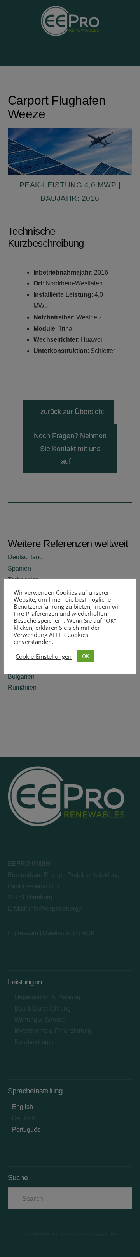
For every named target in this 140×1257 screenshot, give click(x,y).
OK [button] (85, 656)
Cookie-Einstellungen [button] (44, 656)
